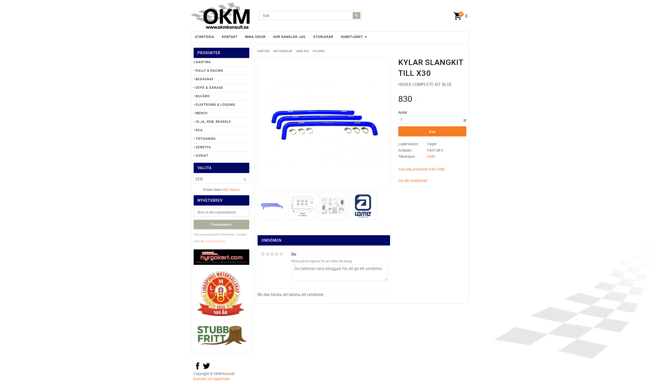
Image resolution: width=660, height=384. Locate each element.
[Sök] (356, 15)
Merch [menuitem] (202, 113)
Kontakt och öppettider (211, 378)
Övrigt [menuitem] (202, 156)
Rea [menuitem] (199, 130)
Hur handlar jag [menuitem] (289, 37)
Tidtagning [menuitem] (206, 139)
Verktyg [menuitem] (203, 147)
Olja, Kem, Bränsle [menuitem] (213, 122)
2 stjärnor (267, 254)
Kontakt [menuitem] (229, 37)
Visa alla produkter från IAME (421, 169)
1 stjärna (262, 254)
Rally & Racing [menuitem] (209, 70)
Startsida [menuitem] (204, 37)
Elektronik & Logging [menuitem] (215, 105)
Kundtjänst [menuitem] (352, 37)
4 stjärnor (276, 254)
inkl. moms (231, 189)
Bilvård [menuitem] (203, 96)
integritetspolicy (215, 241)
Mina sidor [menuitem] (255, 37)
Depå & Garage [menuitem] (209, 87)
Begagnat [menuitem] (205, 79)
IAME (431, 156)
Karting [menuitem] (203, 62)
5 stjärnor (281, 254)
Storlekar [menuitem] (323, 37)
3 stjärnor (272, 254)
